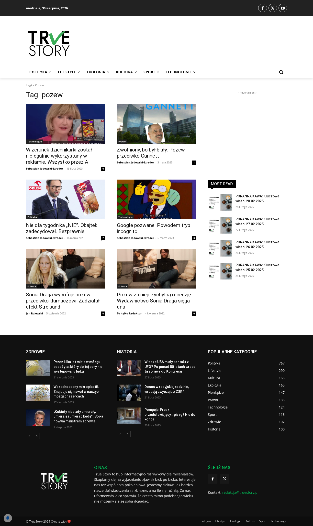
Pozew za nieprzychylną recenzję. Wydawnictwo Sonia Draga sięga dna (154, 301)
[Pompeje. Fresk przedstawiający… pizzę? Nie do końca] (129, 416)
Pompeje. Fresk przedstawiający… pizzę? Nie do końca (170, 414)
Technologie (34, 141)
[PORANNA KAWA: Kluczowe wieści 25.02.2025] (220, 271)
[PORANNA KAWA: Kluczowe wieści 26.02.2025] (220, 248)
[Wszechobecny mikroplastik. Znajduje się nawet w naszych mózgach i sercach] (38, 393)
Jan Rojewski (34, 313)
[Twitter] (272, 8)
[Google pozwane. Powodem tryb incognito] (156, 199)
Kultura (31, 286)
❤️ (69, 521)
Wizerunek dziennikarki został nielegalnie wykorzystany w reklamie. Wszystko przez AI (59, 156)
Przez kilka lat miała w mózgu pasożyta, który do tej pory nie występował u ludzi (78, 366)
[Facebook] (262, 8)
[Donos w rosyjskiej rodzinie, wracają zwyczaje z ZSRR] (129, 393)
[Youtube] (283, 8)
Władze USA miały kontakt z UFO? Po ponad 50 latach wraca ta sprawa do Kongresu (170, 366)
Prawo (122, 141)
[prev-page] (29, 436)
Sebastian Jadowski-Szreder (44, 168)
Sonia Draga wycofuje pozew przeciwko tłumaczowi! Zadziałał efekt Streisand (63, 301)
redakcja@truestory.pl (240, 492)
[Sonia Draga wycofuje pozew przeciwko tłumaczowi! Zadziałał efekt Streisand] (65, 269)
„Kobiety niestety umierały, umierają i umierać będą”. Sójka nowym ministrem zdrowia (78, 416)
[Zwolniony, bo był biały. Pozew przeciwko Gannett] (156, 124)
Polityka (32, 217)
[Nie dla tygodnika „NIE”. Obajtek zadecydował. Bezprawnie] (65, 199)
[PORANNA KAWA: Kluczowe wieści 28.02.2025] (220, 202)
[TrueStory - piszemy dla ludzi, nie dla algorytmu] (66, 43)
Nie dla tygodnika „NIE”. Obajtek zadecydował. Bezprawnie (61, 228)
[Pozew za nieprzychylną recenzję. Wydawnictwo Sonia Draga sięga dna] (156, 269)
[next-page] (37, 436)
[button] (281, 72)
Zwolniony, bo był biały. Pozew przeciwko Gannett (151, 153)
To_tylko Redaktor (129, 313)
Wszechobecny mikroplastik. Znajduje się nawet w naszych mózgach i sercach (77, 391)
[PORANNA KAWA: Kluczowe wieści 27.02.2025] (220, 225)
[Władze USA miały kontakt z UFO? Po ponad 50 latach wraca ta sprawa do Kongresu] (129, 368)
